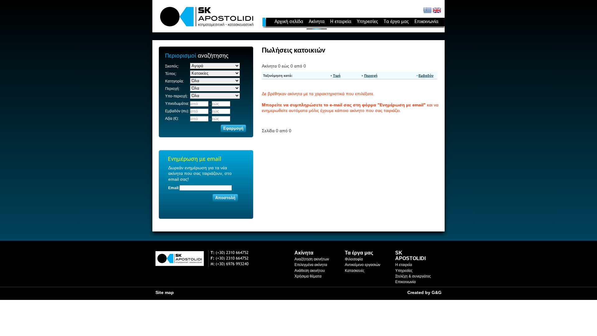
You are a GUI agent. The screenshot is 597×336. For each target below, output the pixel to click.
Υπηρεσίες (367, 21)
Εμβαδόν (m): (177, 111)
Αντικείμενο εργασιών (362, 265)
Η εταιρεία (340, 21)
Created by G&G (424, 292)
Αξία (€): (172, 118)
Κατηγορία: (174, 81)
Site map (164, 292)
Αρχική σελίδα (289, 21)
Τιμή (336, 75)
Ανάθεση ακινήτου (309, 270)
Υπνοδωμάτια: (177, 103)
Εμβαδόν (426, 75)
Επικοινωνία (426, 21)
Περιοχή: (172, 88)
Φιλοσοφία (354, 259)
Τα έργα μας (396, 21)
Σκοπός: (172, 66)
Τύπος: (171, 74)
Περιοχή (370, 75)
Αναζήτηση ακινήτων (311, 259)
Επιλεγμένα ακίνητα (310, 265)
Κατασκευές (354, 270)
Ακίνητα (317, 21)
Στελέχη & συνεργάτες (413, 276)
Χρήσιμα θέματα (308, 276)
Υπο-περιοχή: (176, 96)
